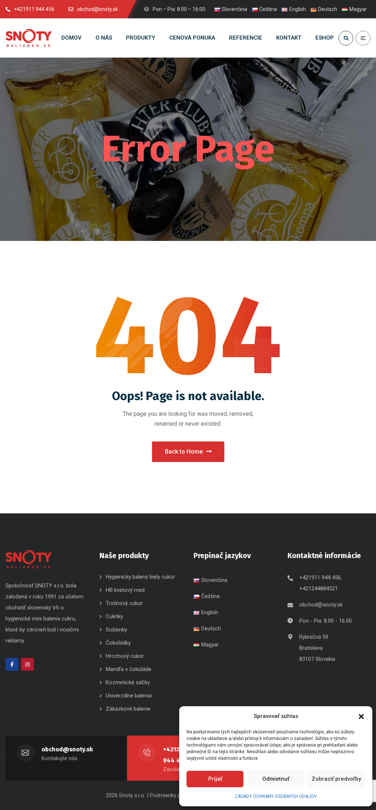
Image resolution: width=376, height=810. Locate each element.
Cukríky (114, 616)
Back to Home (184, 451)
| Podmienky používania (175, 795)
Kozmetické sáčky (128, 682)
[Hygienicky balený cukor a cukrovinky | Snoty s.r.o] (29, 38)
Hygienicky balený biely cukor (140, 576)
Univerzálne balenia (129, 695)
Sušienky (116, 629)
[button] (361, 716)
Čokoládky (118, 642)
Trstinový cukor (124, 603)
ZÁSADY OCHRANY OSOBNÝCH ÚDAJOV (276, 796)
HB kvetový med (125, 590)
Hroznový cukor (125, 656)
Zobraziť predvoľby (336, 779)
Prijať (215, 779)
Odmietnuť (275, 779)
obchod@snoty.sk (321, 604)
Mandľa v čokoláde (128, 669)
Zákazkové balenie (128, 708)
